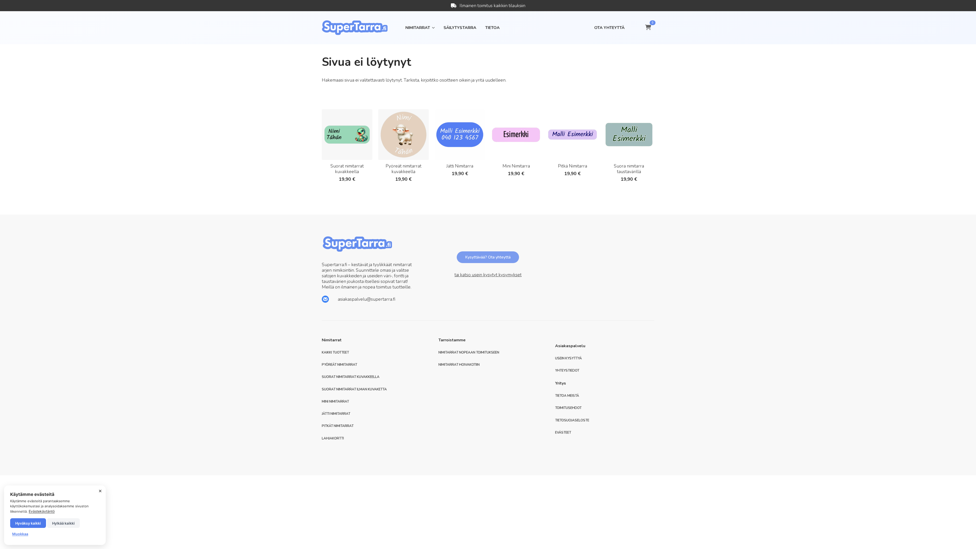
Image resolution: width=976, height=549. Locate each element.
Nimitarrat (417, 27)
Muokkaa (20, 534)
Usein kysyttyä (568, 358)
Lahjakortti (333, 438)
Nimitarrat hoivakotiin (459, 365)
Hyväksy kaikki (28, 523)
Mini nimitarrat (335, 401)
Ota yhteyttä (609, 27)
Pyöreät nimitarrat (339, 365)
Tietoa (492, 27)
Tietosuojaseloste (572, 420)
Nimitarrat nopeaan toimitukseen (468, 352)
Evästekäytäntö (42, 511)
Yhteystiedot (567, 370)
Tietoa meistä (567, 396)
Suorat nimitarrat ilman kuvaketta (354, 389)
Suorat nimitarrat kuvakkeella (350, 377)
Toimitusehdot (568, 408)
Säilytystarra (460, 27)
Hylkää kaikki (63, 523)
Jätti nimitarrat (336, 414)
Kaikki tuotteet (335, 352)
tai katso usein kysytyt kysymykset (488, 275)
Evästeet (563, 432)
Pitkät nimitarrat (338, 426)
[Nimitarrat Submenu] (432, 28)
